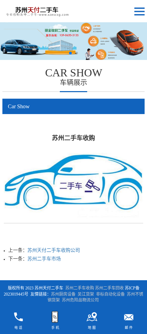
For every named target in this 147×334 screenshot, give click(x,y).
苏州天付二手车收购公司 (53, 250)
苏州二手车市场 (44, 258)
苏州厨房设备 (63, 294)
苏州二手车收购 (79, 288)
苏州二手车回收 (109, 288)
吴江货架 (86, 294)
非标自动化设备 (110, 294)
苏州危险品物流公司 (80, 300)
